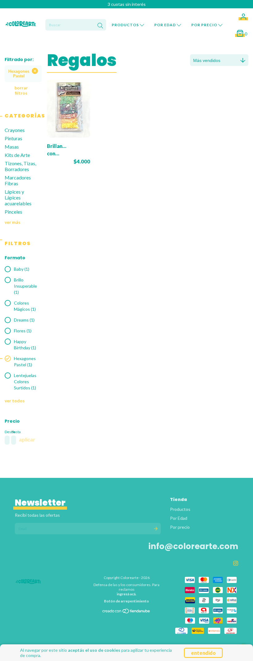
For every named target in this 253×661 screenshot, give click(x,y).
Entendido (203, 653)
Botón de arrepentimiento (126, 601)
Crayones (15, 130)
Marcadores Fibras (18, 180)
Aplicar (27, 439)
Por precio (204, 25)
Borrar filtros (21, 90)
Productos (126, 25)
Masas (12, 147)
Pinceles (13, 212)
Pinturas (13, 138)
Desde (7, 431)
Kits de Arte (17, 155)
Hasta (13, 431)
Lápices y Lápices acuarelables (18, 197)
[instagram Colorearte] (235, 563)
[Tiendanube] (126, 612)
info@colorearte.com (193, 546)
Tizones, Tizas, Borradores (20, 166)
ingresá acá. (126, 594)
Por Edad (165, 25)
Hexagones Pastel (18, 73)
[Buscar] (100, 25)
